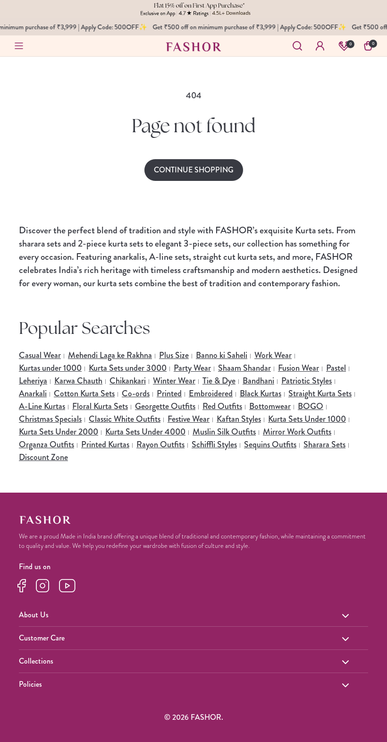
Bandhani (258, 381)
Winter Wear (174, 381)
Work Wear (273, 355)
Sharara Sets (324, 444)
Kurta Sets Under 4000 (145, 432)
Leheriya (33, 381)
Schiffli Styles (214, 444)
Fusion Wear (298, 368)
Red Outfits (222, 406)
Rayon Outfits (160, 444)
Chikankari (127, 381)
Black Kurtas (260, 393)
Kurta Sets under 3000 (128, 368)
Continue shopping (194, 169)
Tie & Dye (219, 381)
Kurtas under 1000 (50, 368)
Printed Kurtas (105, 444)
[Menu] (19, 45)
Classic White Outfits (124, 419)
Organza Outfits (46, 444)
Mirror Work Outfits (297, 432)
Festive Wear (189, 419)
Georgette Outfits (165, 406)
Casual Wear (40, 355)
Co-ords (136, 393)
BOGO (310, 406)
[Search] (297, 45)
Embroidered (211, 393)
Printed (169, 393)
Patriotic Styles (306, 381)
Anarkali (33, 393)
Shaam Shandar (244, 368)
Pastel (336, 368)
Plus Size (174, 355)
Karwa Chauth (78, 381)
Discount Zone (43, 457)
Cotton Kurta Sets (84, 393)
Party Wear (192, 368)
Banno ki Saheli (221, 355)
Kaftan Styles (239, 419)
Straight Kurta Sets (320, 393)
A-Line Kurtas (42, 406)
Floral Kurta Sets (100, 406)
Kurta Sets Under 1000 (307, 419)
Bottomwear (270, 406)
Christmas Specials (50, 419)
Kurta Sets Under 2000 (58, 432)
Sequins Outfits (270, 444)
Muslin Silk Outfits (224, 432)
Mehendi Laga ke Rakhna (110, 355)
